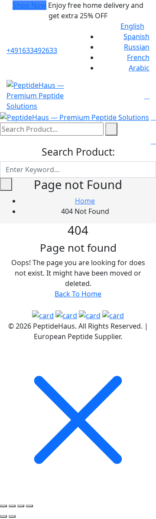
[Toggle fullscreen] (12, 506)
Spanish (137, 36)
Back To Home (78, 294)
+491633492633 (31, 50)
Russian (137, 47)
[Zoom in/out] (3, 506)
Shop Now (29, 5)
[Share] (20, 506)
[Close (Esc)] (29, 506)
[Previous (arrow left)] (3, 516)
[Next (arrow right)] (12, 516)
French (138, 57)
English (132, 26)
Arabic (139, 68)
